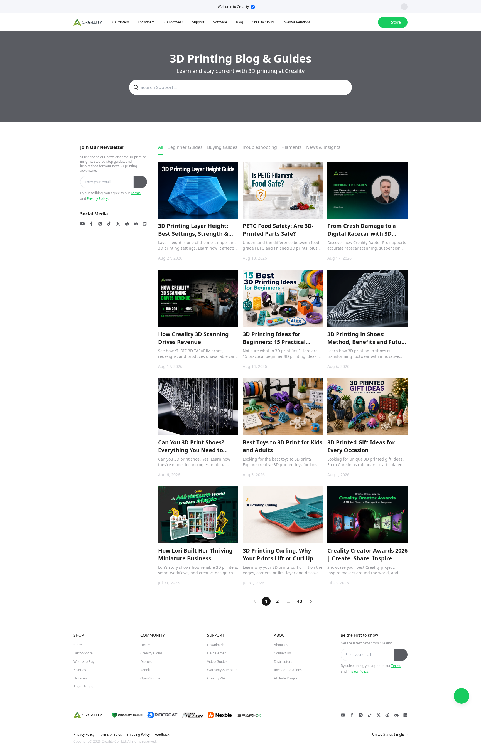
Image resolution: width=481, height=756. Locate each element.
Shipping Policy (138, 734)
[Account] (370, 22)
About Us (281, 644)
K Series (79, 670)
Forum (145, 644)
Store (77, 644)
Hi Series (80, 678)
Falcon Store (83, 653)
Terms (136, 193)
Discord (146, 661)
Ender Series (83, 686)
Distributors (283, 661)
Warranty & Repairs (222, 670)
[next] (310, 601)
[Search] (359, 22)
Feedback (161, 734)
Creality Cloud (151, 653)
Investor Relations (288, 670)
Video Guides (217, 661)
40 (299, 601)
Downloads (215, 644)
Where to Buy (83, 661)
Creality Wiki (216, 678)
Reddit (145, 670)
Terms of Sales (110, 734)
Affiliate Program (287, 678)
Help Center (216, 653)
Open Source (150, 678)
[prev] (255, 601)
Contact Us (282, 653)
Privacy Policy (97, 198)
